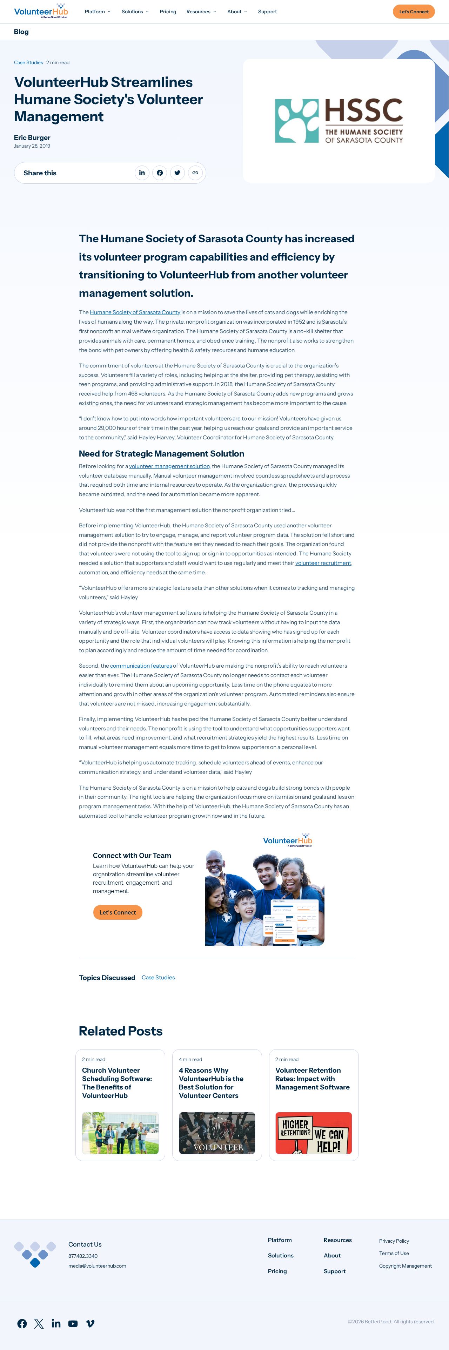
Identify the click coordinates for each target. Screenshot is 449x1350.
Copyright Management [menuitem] (405, 1266)
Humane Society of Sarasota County (135, 312)
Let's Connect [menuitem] (414, 11)
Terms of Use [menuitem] (394, 1253)
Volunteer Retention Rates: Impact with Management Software (312, 1078)
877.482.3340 (83, 1256)
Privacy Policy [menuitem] (394, 1241)
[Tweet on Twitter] (177, 173)
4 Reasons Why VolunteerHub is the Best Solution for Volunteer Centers (211, 1083)
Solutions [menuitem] (281, 1255)
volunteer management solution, (170, 466)
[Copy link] (195, 173)
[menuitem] (98, 11)
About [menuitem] (332, 1255)
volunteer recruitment (323, 563)
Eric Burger (32, 137)
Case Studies (28, 62)
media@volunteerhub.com (97, 1266)
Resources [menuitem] (338, 1239)
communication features (141, 665)
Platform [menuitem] (280, 1239)
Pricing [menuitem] (277, 1271)
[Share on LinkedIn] (142, 173)
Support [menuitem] (335, 1271)
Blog (21, 31)
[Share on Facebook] (159, 173)
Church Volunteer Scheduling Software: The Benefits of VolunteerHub (117, 1083)
